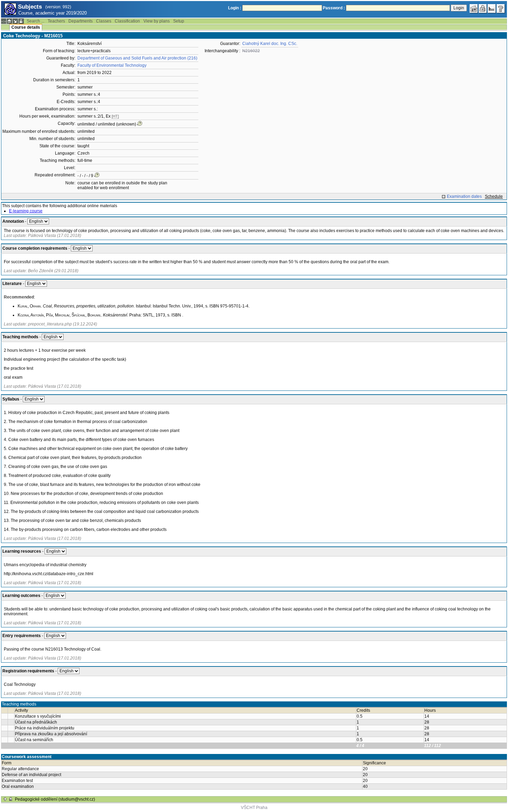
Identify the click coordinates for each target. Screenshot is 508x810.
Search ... (35, 21)
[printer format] (21, 21)
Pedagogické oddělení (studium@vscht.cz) (55, 799)
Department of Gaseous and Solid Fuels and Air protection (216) (137, 58)
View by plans (156, 21)
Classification (127, 21)
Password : (334, 8)
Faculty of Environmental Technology (112, 65)
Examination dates (464, 196)
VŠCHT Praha (254, 807)
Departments (80, 21)
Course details (25, 27)
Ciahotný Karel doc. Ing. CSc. (269, 43)
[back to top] (5, 799)
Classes (103, 21)
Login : (234, 8)
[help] (500, 8)
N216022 (251, 50)
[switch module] (15, 21)
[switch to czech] (491, 8)
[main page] (473, 8)
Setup (178, 21)
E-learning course (26, 211)
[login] (482, 8)
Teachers (56, 21)
